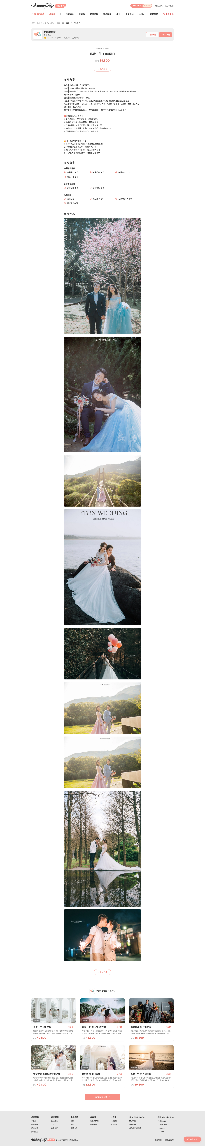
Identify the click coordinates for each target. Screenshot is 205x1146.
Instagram (161, 1128)
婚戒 (72, 1125)
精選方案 (60, 23)
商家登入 (159, 6)
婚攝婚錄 (34, 1132)
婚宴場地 (54, 1121)
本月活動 (170, 14)
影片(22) (67, 38)
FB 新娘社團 (162, 1125)
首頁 (33, 23)
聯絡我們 (158, 1140)
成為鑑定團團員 (135, 1128)
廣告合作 (132, 1125)
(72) (51, 38)
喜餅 (72, 1121)
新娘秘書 (34, 1128)
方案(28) (75, 38)
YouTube (161, 1132)
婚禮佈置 (54, 1128)
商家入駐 (132, 1121)
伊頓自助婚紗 (50, 23)
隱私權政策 (169, 1140)
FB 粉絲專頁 (162, 1121)
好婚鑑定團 (94, 1121)
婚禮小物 (74, 1128)
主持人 (53, 1125)
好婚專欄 (93, 1125)
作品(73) (58, 38)
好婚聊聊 (114, 1121)
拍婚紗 (39, 23)
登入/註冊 (169, 6)
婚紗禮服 (34, 1125)
